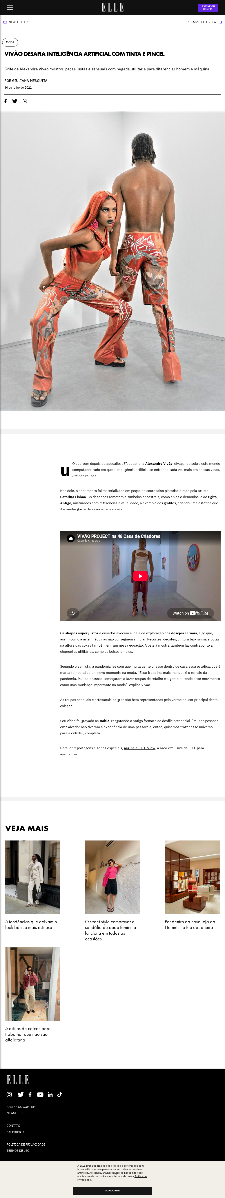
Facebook (30, 1094)
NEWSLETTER (16, 1113)
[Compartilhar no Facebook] (5, 101)
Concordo (112, 1190)
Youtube (40, 1094)
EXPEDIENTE (16, 1132)
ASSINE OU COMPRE (208, 7)
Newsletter (18, 22)
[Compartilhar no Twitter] (14, 101)
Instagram (11, 1094)
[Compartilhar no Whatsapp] (25, 101)
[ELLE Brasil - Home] (112, 10)
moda (10, 42)
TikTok (60, 1094)
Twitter (20, 1094)
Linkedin (50, 1094)
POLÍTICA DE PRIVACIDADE (26, 1144)
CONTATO (13, 1126)
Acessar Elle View (201, 22)
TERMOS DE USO (18, 1151)
